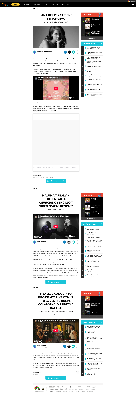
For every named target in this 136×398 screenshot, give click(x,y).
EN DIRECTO (16, 4)
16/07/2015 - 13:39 (42, 52)
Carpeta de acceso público (65, 383)
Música (35, 8)
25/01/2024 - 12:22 (42, 347)
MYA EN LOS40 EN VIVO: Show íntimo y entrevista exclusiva (94, 80)
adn (88, 387)
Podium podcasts (65, 391)
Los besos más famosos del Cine (94, 66)
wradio (65, 389)
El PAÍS (52, 387)
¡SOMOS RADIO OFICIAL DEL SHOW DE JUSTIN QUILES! (93, 48)
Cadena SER (79, 387)
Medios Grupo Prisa (39, 391)
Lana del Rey (36, 177)
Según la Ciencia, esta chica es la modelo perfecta (94, 95)
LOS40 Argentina (41, 241)
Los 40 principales (58, 387)
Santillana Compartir (72, 387)
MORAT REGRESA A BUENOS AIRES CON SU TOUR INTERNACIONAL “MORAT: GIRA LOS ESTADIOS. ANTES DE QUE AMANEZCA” (94, 60)
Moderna (58, 391)
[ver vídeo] (87, 20)
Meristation (90, 391)
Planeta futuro (87, 389)
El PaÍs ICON (71, 391)
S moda (77, 391)
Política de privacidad (41, 383)
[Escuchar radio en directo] (12, 4)
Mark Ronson (44, 177)
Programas (37, 4)
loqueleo (83, 391)
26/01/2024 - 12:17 (42, 242)
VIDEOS (46, 4)
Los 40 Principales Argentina (44, 51)
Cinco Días (71, 389)
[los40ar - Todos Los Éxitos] (5, 4)
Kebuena (92, 389)
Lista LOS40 (26, 4)
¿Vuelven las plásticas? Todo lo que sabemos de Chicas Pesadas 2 (94, 85)
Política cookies (48, 383)
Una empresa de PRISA (39, 388)
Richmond (51, 391)
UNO (61, 389)
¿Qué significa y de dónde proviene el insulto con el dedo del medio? (94, 75)
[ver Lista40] (87, 26)
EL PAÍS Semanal (82, 389)
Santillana (65, 387)
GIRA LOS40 (55, 4)
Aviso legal (36, 383)
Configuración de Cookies (56, 383)
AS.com (83, 387)
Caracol (93, 387)
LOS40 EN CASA (65, 4)
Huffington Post (53, 389)
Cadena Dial (76, 389)
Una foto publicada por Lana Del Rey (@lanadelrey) (52, 167)
